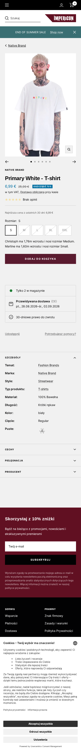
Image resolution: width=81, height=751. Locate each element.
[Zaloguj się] (61, 5)
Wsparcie (11, 615)
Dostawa (11, 631)
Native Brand (17, 45)
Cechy (9, 449)
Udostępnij (12, 334)
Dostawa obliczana (32, 192)
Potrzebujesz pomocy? (60, 334)
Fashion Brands (48, 365)
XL (51, 230)
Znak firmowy (54, 615)
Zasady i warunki (56, 623)
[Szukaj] (33, 18)
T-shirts (43, 389)
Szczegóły (13, 357)
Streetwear (45, 381)
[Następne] (74, 161)
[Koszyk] (72, 5)
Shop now (56, 32)
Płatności (11, 623)
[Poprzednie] (7, 161)
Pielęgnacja (14, 460)
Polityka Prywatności (59, 631)
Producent (13, 471)
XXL (65, 230)
